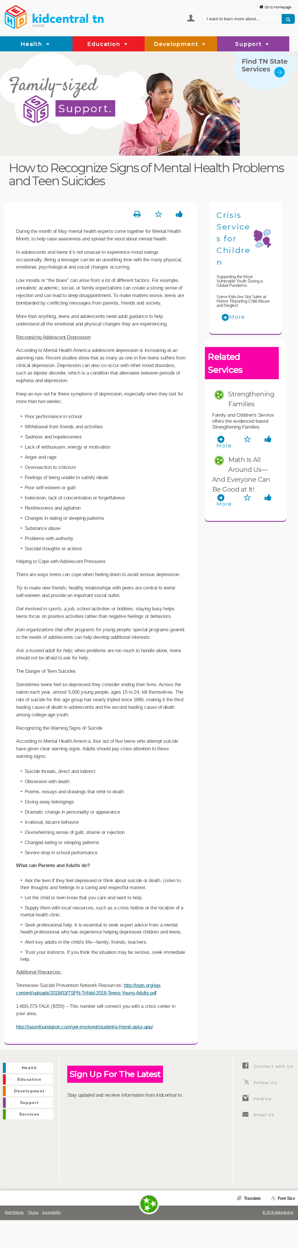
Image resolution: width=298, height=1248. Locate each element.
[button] (48, 44)
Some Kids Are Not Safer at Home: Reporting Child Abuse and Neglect (243, 301)
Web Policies (14, 1212)
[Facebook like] (179, 214)
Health (33, 44)
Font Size (285, 1198)
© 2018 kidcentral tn (277, 1212)
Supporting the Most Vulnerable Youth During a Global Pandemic (240, 281)
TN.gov (33, 1212)
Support (249, 44)
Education (104, 44)
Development (177, 44)
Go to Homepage (278, 7)
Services (29, 1114)
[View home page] (16, 16)
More (237, 317)
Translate (251, 1198)
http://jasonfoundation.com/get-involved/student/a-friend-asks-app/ (84, 1027)
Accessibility (51, 1212)
